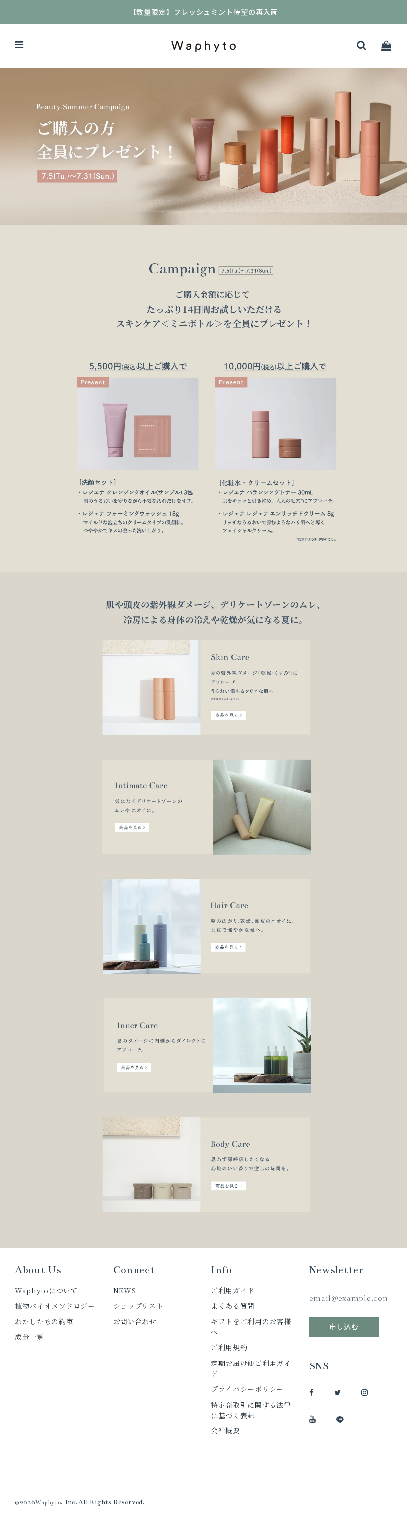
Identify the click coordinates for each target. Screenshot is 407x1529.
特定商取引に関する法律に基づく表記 (251, 1410)
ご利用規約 (229, 1347)
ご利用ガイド (233, 1290)
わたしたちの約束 (44, 1321)
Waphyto (48, 1502)
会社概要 (225, 1430)
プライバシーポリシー (247, 1389)
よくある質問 (233, 1306)
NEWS (124, 1290)
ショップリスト (138, 1306)
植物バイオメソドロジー (55, 1306)
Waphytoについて (46, 1290)
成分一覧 (29, 1337)
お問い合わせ (135, 1321)
